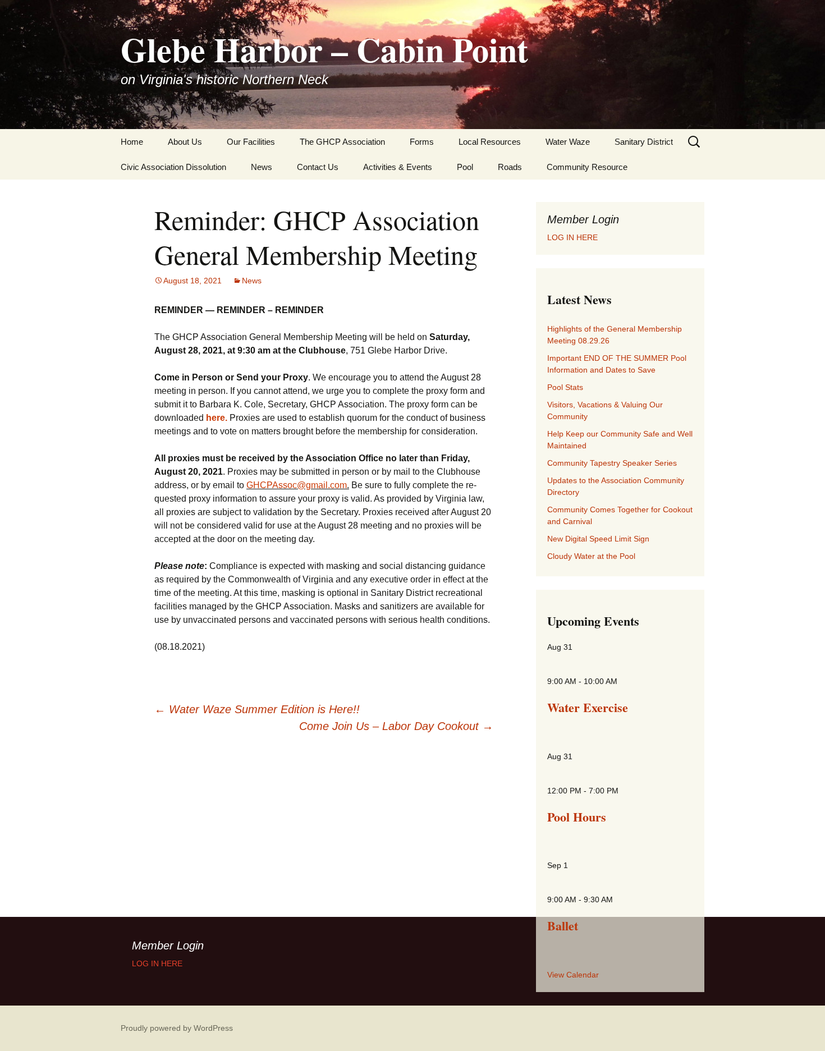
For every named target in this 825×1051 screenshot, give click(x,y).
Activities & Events (397, 167)
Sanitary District (644, 141)
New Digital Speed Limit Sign (598, 538)
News (261, 167)
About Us (185, 141)
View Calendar (573, 974)
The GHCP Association (342, 141)
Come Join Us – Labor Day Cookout (396, 726)
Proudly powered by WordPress (177, 1028)
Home (132, 141)
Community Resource (587, 167)
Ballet (562, 925)
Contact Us (317, 167)
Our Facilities (251, 141)
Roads (510, 167)
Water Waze (568, 141)
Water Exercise (587, 707)
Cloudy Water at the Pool (591, 556)
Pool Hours (576, 816)
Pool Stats (565, 387)
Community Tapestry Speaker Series (612, 462)
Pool (465, 167)
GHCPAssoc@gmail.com (296, 485)
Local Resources (490, 141)
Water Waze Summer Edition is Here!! (257, 709)
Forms (422, 141)
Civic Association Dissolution (173, 167)
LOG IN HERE (572, 237)
